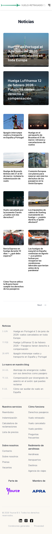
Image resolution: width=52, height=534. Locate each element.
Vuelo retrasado (36, 417)
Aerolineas (33, 454)
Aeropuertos (34, 459)
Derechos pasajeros (38, 412)
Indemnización (9, 417)
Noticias (6, 325)
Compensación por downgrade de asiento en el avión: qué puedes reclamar (30, 381)
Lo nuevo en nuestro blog (15, 364)
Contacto (7, 451)
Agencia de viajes (37, 470)
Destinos (32, 465)
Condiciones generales (19, 526)
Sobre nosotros (10, 456)
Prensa (5, 462)
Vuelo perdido (35, 428)
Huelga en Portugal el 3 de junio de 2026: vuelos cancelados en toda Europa (31, 334)
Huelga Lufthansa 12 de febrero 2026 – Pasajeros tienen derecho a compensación (31, 345)
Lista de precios (10, 432)
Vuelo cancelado (36, 423)
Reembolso (8, 412)
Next (39, 305)
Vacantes (7, 467)
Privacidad (39, 526)
